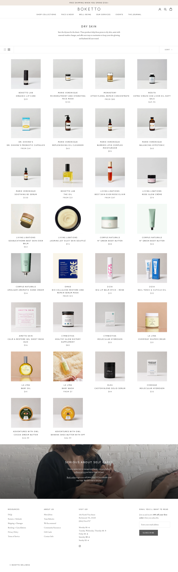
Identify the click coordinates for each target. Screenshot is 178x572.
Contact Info (49, 536)
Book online (71, 477)
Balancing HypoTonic (152, 145)
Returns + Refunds (15, 519)
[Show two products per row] (5, 49)
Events (119, 15)
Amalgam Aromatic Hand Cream (26, 290)
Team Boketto (49, 519)
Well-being (85, 15)
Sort (168, 50)
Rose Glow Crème (152, 194)
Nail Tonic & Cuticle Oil (152, 290)
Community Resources (52, 527)
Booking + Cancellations (17, 527)
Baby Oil (26, 388)
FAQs (10, 514)
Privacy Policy (13, 532)
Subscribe (148, 533)
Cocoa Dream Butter (26, 435)
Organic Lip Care (26, 96)
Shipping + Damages (15, 523)
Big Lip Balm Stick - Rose (110, 290)
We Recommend (50, 523)
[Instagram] (80, 545)
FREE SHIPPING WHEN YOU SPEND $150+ (89, 3)
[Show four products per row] (9, 49)
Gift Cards (48, 532)
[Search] (165, 9)
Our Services (103, 15)
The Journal (135, 15)
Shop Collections (46, 15)
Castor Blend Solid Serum (110, 388)
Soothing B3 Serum (26, 194)
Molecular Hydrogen (110, 339)
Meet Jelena (48, 514)
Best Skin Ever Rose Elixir (110, 194)
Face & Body (67, 15)
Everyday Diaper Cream (152, 339)
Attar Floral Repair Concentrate (110, 96)
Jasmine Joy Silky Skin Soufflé (68, 241)
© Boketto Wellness (20, 565)
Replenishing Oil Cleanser (68, 145)
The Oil (68, 194)
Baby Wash (68, 388)
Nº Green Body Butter (110, 241)
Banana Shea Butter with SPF (68, 435)
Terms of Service (14, 536)
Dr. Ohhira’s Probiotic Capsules (26, 145)
